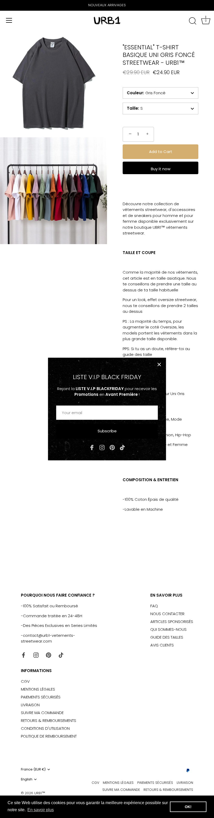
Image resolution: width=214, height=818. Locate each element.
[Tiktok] (122, 447)
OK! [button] (188, 807)
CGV (25, 681)
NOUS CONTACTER (167, 613)
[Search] (192, 21)
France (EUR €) (33, 769)
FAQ (154, 606)
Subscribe (107, 431)
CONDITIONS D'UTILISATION (45, 728)
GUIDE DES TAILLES (166, 637)
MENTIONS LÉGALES (38, 689)
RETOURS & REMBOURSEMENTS (48, 720)
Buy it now (160, 169)
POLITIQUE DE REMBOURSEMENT (49, 736)
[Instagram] (102, 447)
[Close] (159, 364)
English (26, 779)
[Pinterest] (112, 447)
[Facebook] (91, 447)
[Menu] (9, 20)
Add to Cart (160, 151)
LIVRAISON (30, 705)
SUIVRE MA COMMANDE (42, 712)
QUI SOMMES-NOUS (168, 629)
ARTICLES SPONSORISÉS (171, 621)
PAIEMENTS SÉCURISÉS (41, 697)
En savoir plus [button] (40, 810)
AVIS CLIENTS (162, 645)
